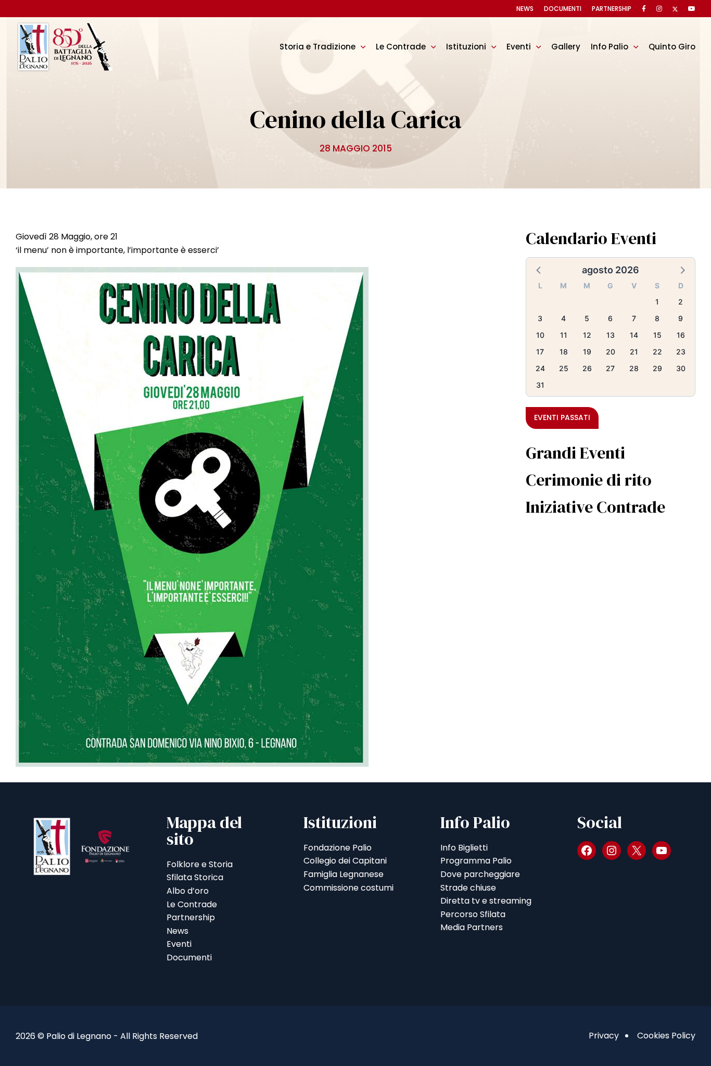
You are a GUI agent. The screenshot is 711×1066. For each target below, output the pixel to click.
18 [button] (564, 351)
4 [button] (563, 318)
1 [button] (657, 301)
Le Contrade (401, 46)
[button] (539, 269)
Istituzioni (466, 46)
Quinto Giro (672, 46)
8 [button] (657, 318)
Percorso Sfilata (472, 914)
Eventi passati (562, 417)
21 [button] (634, 351)
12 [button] (587, 335)
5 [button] (587, 318)
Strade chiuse (468, 888)
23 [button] (680, 351)
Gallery (565, 46)
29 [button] (657, 368)
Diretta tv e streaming (485, 901)
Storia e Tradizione (317, 46)
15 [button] (657, 335)
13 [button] (610, 335)
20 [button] (610, 351)
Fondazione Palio (337, 848)
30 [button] (680, 368)
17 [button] (540, 351)
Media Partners (471, 927)
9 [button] (680, 318)
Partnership (611, 8)
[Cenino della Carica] (192, 517)
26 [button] (587, 368)
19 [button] (587, 351)
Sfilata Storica (195, 877)
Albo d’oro (188, 891)
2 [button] (680, 301)
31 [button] (540, 384)
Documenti (562, 8)
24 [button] (540, 368)
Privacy (604, 1036)
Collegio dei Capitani (345, 861)
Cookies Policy (666, 1036)
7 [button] (634, 318)
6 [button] (610, 318)
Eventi (518, 46)
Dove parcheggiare (480, 874)
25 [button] (563, 368)
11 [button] (563, 335)
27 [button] (610, 368)
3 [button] (540, 318)
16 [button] (681, 335)
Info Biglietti (464, 848)
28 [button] (634, 368)
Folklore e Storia (200, 864)
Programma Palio (476, 861)
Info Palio (609, 46)
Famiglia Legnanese (343, 874)
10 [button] (540, 335)
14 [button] (634, 335)
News (525, 8)
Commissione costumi (348, 888)
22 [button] (657, 351)
